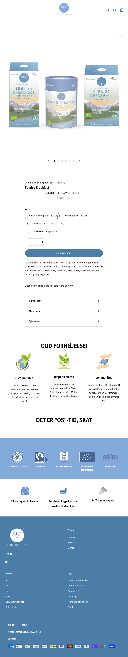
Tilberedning (34, 311)
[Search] (114, 10)
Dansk (24, 625)
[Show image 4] (66, 161)
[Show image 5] (69, 161)
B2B (7, 596)
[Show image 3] (62, 161)
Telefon (71, 542)
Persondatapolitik (77, 585)
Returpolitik (11, 607)
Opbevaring (34, 321)
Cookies (72, 607)
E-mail (71, 548)
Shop (8, 580)
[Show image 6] (73, 161)
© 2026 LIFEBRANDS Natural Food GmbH (24, 632)
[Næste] (79, 160)
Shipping (76, 193)
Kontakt (72, 537)
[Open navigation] (6, 10)
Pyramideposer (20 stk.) (76, 215)
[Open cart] (121, 10)
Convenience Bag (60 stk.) (45, 231)
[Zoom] (121, 35)
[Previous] (48, 160)
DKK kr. (11, 625)
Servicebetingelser (14, 602)
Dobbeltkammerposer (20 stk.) (42, 215)
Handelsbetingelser (78, 602)
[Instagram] (6, 562)
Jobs (7, 591)
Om (7, 585)
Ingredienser (35, 300)
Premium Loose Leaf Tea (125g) (48, 223)
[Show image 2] (58, 161)
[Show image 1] (54, 161)
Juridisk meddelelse (78, 580)
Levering (72, 596)
